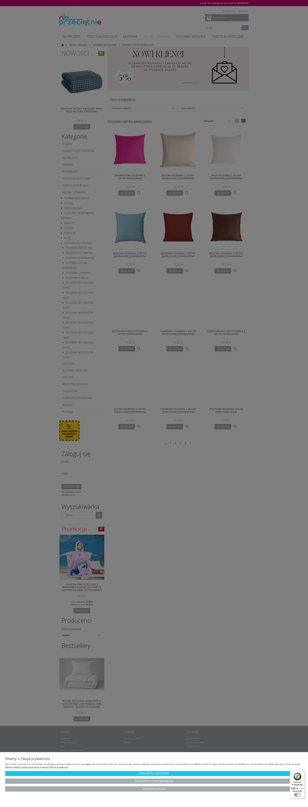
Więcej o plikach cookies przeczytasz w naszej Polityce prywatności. (37, 767)
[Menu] (303, 773)
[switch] (297, 795)
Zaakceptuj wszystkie (154, 773)
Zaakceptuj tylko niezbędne (154, 781)
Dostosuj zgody (154, 789)
